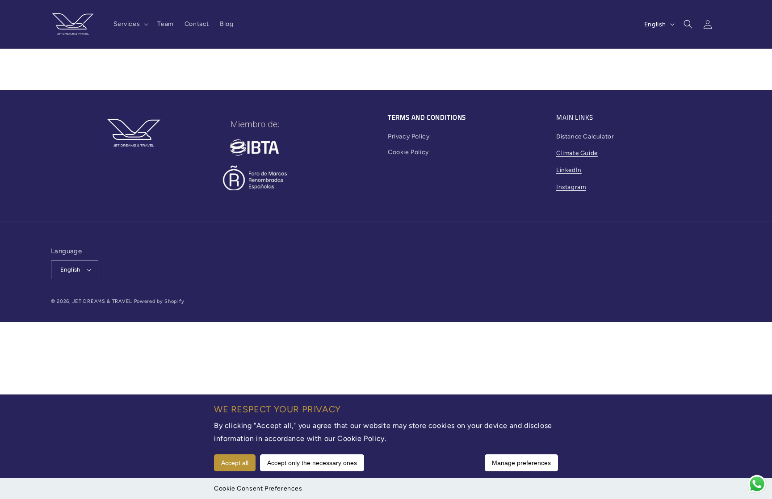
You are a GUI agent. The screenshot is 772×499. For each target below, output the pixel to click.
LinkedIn (569, 169)
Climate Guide (577, 152)
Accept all (234, 462)
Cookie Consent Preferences (258, 488)
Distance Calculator (585, 136)
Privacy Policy (408, 136)
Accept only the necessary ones (312, 462)
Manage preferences (521, 462)
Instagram (571, 186)
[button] (130, 24)
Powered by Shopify (159, 301)
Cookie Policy (408, 152)
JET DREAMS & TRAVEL (102, 301)
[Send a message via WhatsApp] (757, 484)
